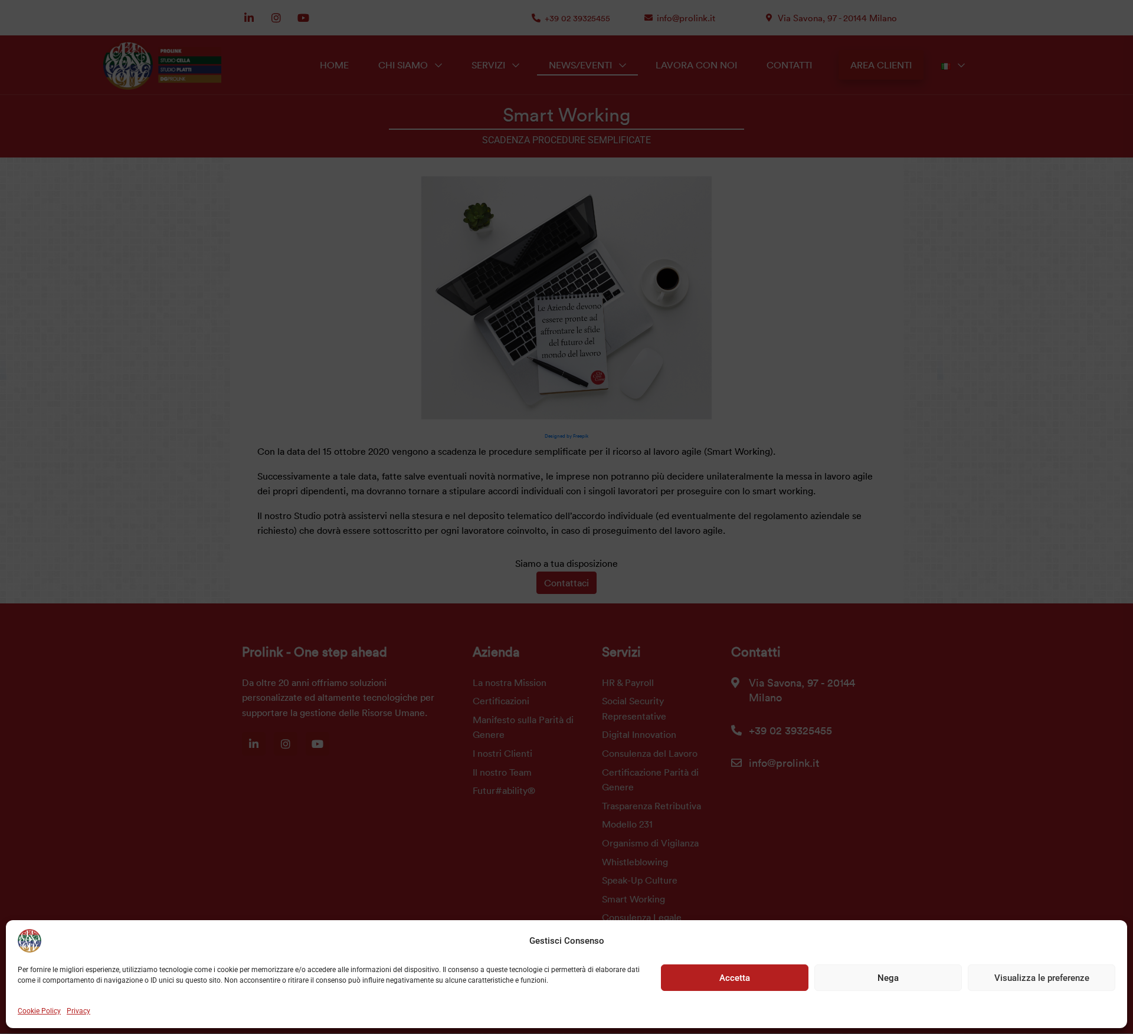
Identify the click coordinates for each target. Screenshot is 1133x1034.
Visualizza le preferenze (1041, 978)
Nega (888, 978)
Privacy (78, 1011)
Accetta (734, 978)
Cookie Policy (39, 1011)
